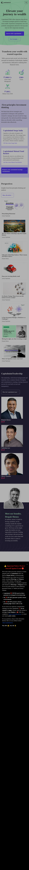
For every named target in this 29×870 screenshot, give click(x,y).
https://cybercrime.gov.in (15, 614)
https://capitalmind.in (7, 622)
